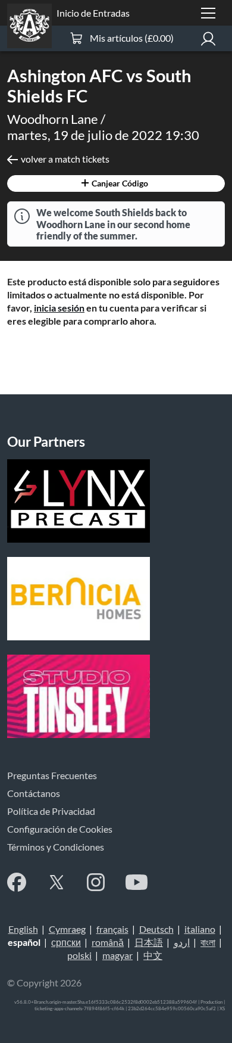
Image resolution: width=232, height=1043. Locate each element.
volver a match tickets (65, 158)
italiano (199, 929)
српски (66, 942)
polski (79, 955)
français (112, 929)
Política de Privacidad (51, 811)
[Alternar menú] (208, 13)
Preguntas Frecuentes (52, 775)
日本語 (148, 942)
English (23, 929)
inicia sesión (59, 307)
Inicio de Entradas (93, 12)
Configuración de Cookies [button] (59, 829)
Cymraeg (67, 929)
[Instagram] (96, 882)
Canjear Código (119, 183)
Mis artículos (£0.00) (132, 37)
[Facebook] (16, 882)
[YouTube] (137, 882)
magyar (117, 955)
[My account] (208, 38)
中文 (152, 955)
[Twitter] (56, 882)
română (108, 942)
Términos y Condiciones (55, 846)
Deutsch (156, 929)
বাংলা (207, 942)
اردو (182, 942)
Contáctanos (33, 793)
